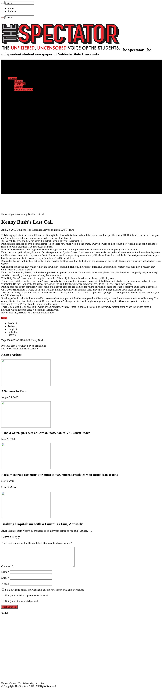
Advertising (28, 683)
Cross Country (21, 115)
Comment (7, 566)
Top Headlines (34, 229)
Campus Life (14, 92)
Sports (11, 109)
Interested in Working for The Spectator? (34, 190)
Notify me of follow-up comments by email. (27, 595)
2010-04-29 (24, 340)
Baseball (18, 121)
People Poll (19, 84)
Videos (17, 158)
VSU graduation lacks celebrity (19, 348)
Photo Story (20, 170)
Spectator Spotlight (23, 106)
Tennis (17, 141)
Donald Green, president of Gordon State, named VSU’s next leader (45, 432)
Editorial (18, 81)
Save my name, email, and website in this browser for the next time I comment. (44, 589)
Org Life (18, 104)
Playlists (18, 161)
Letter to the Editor (23, 89)
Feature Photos (21, 167)
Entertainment (15, 144)
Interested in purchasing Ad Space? (31, 192)
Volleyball (19, 135)
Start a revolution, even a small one (23, 345)
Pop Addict (19, 152)
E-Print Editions (16, 63)
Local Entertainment (24, 155)
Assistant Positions (23, 187)
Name (5, 572)
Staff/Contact (14, 178)
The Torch (13, 172)
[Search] (2, 3)
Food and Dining (22, 101)
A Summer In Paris (13, 391)
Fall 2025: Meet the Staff (26, 184)
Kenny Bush (37, 340)
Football (18, 118)
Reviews (18, 149)
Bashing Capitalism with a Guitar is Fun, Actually (42, 524)
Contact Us (19, 181)
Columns (18, 86)
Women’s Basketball (24, 127)
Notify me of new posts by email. (22, 601)
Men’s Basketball (22, 124)
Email (5, 577)
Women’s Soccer (22, 132)
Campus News (21, 98)
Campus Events (22, 95)
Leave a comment (51, 229)
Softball (18, 129)
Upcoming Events (17, 175)
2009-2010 (12, 340)
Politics (17, 72)
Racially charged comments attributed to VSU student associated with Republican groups (59, 474)
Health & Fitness (22, 112)
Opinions (12, 78)
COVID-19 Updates (24, 75)
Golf (16, 138)
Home (11, 8)
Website (5, 583)
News (11, 66)
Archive (12, 11)
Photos (11, 164)
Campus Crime (21, 69)
